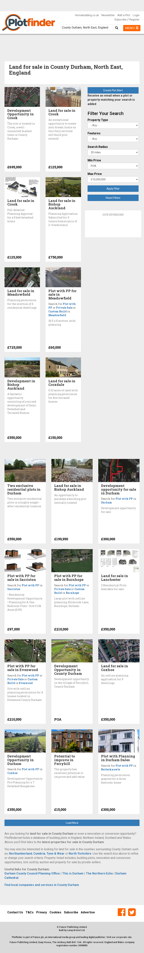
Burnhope (72, 593)
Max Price (95, 174)
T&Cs (30, 912)
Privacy (41, 912)
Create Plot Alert (113, 90)
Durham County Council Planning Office (32, 873)
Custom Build (57, 311)
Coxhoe (12, 773)
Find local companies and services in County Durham (41, 885)
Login (136, 15)
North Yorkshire (80, 853)
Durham (106, 502)
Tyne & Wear (55, 853)
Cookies (55, 912)
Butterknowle (110, 769)
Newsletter (108, 15)
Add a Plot (123, 15)
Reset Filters (113, 197)
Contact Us (15, 912)
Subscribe (120, 19)
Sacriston (13, 589)
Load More (72, 822)
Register (134, 19)
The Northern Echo (99, 873)
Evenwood (26, 683)
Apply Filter (113, 188)
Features (94, 133)
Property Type (98, 120)
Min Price (94, 160)
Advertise (88, 912)
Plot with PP (124, 498)
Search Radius (98, 147)
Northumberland (20, 853)
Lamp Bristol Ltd (76, 930)
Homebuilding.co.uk (87, 15)
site (130, 937)
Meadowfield (57, 315)
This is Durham (72, 873)
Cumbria (39, 853)
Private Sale (64, 307)
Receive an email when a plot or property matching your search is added (111, 100)
